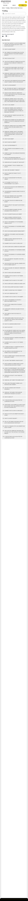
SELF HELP (5, 5)
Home (3, 8)
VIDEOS (14, 5)
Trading (7, 8)
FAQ (23, 5)
